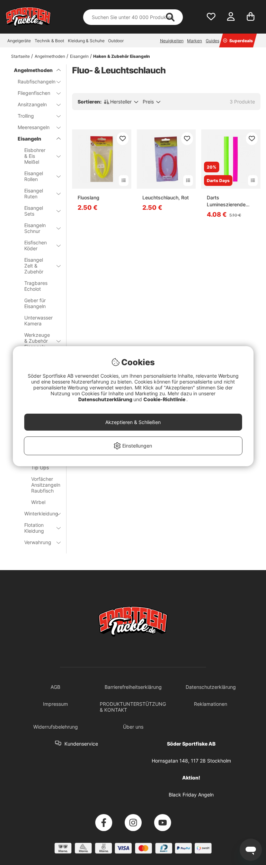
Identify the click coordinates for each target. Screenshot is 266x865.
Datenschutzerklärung (105, 399)
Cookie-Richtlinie (164, 399)
